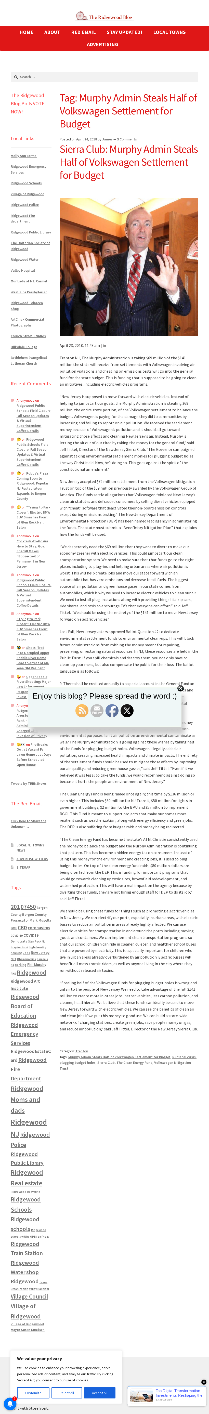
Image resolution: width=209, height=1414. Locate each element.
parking (21, 965)
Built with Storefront (29, 1408)
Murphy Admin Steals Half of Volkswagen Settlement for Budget (119, 1057)
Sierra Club (106, 1062)
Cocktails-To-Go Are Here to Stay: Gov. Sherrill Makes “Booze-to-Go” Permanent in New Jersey (32, 554)
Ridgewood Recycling (25, 1192)
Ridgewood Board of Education (25, 1006)
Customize (33, 1393)
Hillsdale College (24, 347)
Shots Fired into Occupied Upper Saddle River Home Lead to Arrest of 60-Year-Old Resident (33, 657)
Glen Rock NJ (36, 941)
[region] (66, 1377)
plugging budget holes (78, 1062)
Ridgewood (31, 972)
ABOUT (52, 32)
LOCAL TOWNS (169, 32)
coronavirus (39, 928)
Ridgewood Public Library (31, 232)
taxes (43, 1282)
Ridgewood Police (25, 204)
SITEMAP (23, 867)
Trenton (81, 1051)
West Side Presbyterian (29, 292)
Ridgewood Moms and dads (27, 1099)
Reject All (67, 1393)
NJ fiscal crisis (184, 1057)
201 (15, 906)
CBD (22, 927)
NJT (13, 959)
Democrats (19, 941)
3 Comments (127, 139)
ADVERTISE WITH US (32, 859)
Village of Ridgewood (27, 194)
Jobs (26, 953)
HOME (26, 32)
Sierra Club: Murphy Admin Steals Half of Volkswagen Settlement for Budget (129, 161)
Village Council (29, 1296)
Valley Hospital (23, 270)
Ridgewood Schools (26, 183)
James (107, 139)
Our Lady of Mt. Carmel (29, 281)
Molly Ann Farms (24, 155)
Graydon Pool (19, 947)
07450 (28, 906)
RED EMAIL (83, 32)
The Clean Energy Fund (134, 1062)
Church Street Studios (28, 336)
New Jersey (40, 952)
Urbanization (19, 1289)
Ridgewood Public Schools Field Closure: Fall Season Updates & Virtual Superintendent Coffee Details (32, 452)
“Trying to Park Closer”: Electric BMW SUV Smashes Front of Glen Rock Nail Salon (33, 517)
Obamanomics (26, 959)
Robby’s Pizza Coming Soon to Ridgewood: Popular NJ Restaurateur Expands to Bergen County (32, 486)
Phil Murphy (36, 964)
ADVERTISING (102, 44)
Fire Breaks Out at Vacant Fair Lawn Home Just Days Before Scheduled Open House (34, 754)
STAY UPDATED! (124, 32)
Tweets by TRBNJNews (29, 783)
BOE (14, 928)
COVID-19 (17, 935)
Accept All (99, 1393)
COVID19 (30, 935)
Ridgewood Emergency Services (24, 1033)
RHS (13, 973)
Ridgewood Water (24, 259)
